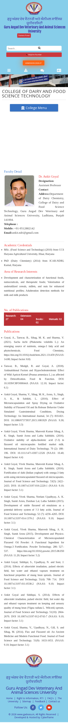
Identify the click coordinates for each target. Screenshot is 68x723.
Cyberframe (47, 717)
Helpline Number (35, 54)
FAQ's (50, 698)
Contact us (54, 701)
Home (9, 698)
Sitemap (26, 701)
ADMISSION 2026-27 (33, 63)
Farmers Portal (24, 35)
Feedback (40, 701)
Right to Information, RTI (30, 698)
